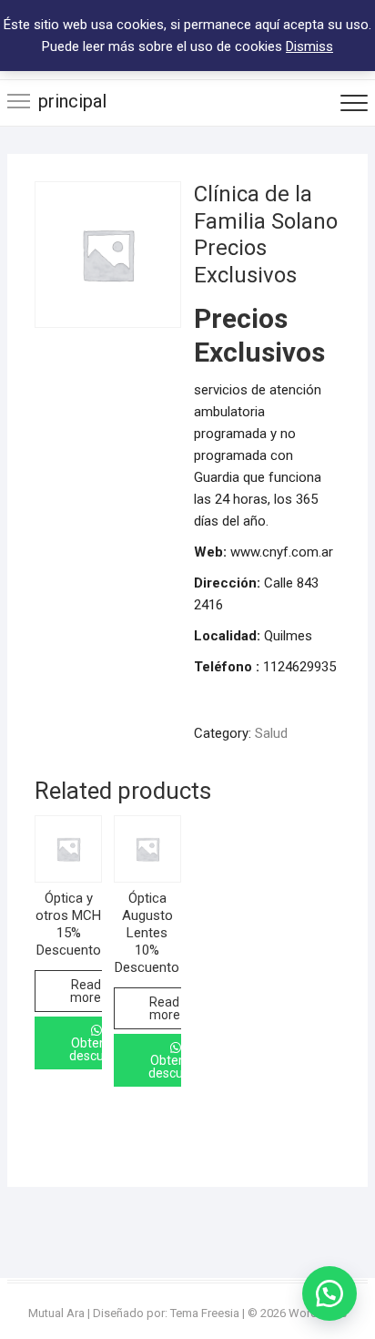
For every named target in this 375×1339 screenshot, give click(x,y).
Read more (85, 991)
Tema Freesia (204, 1313)
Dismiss (309, 46)
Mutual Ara (56, 1313)
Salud (271, 733)
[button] (329, 1293)
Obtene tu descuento (99, 1049)
